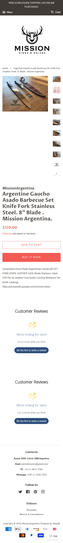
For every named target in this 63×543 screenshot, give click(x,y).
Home (5, 68)
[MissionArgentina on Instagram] (43, 492)
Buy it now (31, 257)
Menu (9, 12)
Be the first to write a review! (31, 350)
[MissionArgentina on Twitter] (20, 492)
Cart (58, 12)
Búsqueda (31, 509)
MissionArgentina (30, 523)
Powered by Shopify (50, 523)
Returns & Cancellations (31, 514)
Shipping (6, 233)
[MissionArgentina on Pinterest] (35, 492)
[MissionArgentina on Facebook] (28, 492)
